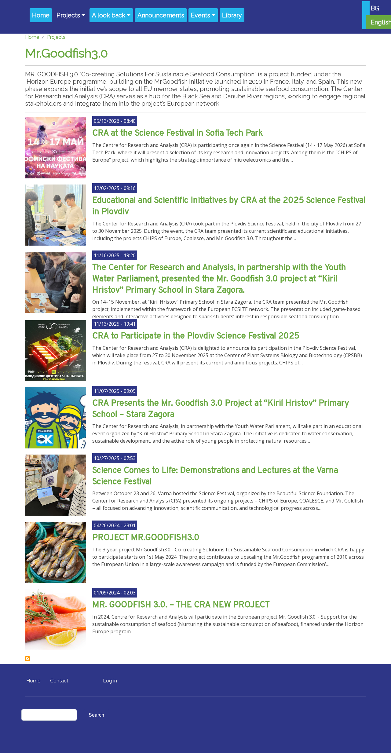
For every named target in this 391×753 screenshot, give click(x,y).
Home (40, 15)
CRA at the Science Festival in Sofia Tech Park (177, 133)
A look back (108, 15)
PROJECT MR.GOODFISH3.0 (145, 537)
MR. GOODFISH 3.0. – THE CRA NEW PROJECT (181, 605)
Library (232, 15)
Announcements (160, 15)
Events (200, 15)
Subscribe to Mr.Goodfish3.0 (27, 658)
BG (375, 8)
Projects (68, 15)
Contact (59, 681)
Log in (110, 681)
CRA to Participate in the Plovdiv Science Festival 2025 (195, 336)
